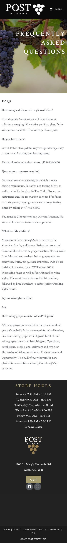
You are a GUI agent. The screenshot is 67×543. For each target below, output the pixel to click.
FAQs (33, 532)
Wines (17, 529)
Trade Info (55, 529)
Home (7, 529)
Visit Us (42, 529)
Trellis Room (29, 529)
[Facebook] (29, 486)
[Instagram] (37, 486)
